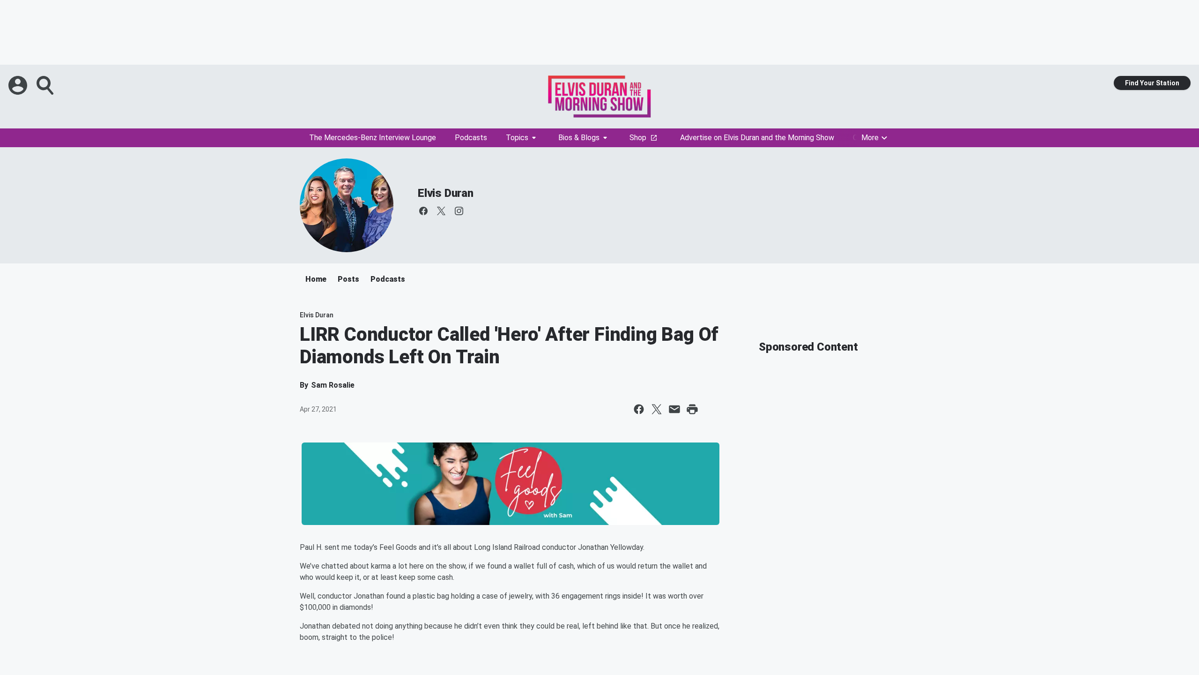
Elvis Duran (446, 193)
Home (315, 279)
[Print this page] (692, 409)
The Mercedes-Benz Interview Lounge (372, 137)
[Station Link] (599, 96)
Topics (517, 137)
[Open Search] (46, 85)
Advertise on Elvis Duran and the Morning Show (757, 137)
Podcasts (471, 137)
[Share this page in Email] (674, 409)
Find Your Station (1152, 83)
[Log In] (18, 85)
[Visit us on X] (441, 211)
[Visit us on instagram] (459, 211)
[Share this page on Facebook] (638, 409)
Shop (637, 137)
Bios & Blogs (579, 137)
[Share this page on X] (656, 409)
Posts (348, 279)
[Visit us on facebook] (423, 211)
